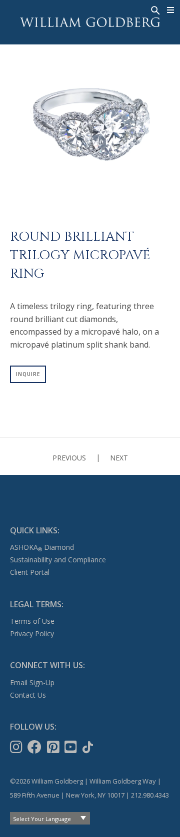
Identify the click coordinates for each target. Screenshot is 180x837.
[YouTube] (71, 747)
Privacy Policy (32, 633)
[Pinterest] (54, 747)
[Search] (154, 9)
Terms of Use (32, 621)
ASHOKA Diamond (42, 547)
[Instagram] (17, 747)
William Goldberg (90, 22)
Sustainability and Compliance (58, 559)
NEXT (119, 457)
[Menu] (171, 9)
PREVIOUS (69, 457)
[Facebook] (36, 747)
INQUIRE (28, 374)
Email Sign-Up (32, 682)
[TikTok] (88, 747)
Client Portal (30, 572)
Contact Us (28, 695)
